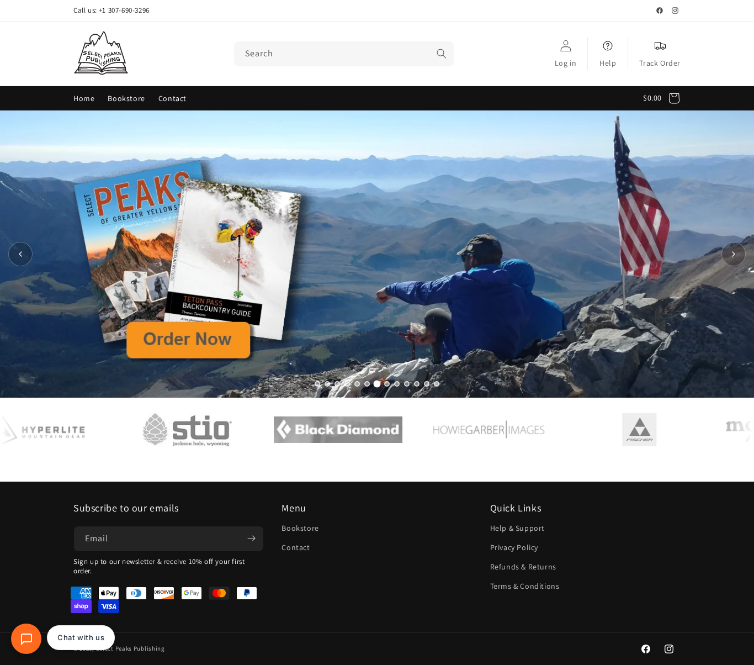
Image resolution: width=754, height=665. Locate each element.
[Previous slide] (20, 254)
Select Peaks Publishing (130, 649)
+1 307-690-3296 (124, 10)
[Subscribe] (251, 538)
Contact (296, 547)
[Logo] (153, 429)
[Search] (441, 53)
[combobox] (344, 53)
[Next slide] (733, 254)
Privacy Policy (514, 547)
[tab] (317, 384)
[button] (664, 98)
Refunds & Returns (523, 567)
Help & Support (517, 527)
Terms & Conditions (525, 586)
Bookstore (300, 527)
